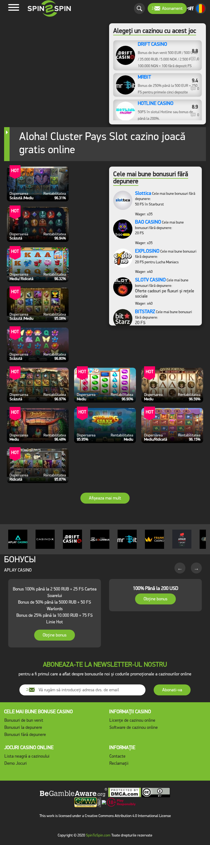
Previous (179, 568)
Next (196, 568)
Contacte (117, 756)
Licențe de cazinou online (132, 720)
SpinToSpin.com (98, 835)
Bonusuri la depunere (23, 727)
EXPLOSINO (147, 251)
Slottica (143, 193)
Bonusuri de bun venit (23, 720)
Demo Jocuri (15, 763)
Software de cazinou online (133, 727)
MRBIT (144, 77)
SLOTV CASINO (150, 280)
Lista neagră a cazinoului (26, 756)
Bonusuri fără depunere (25, 734)
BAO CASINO (148, 222)
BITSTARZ (145, 312)
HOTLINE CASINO (155, 103)
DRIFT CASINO (152, 44)
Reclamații (119, 763)
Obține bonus (54, 635)
